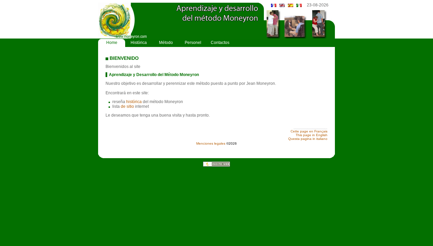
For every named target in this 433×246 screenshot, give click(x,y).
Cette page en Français (309, 131)
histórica (134, 101)
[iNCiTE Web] (216, 165)
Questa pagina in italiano (307, 139)
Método (166, 42)
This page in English (311, 135)
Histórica (139, 42)
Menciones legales (210, 143)
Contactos (220, 42)
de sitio (127, 106)
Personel (193, 42)
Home (111, 42)
